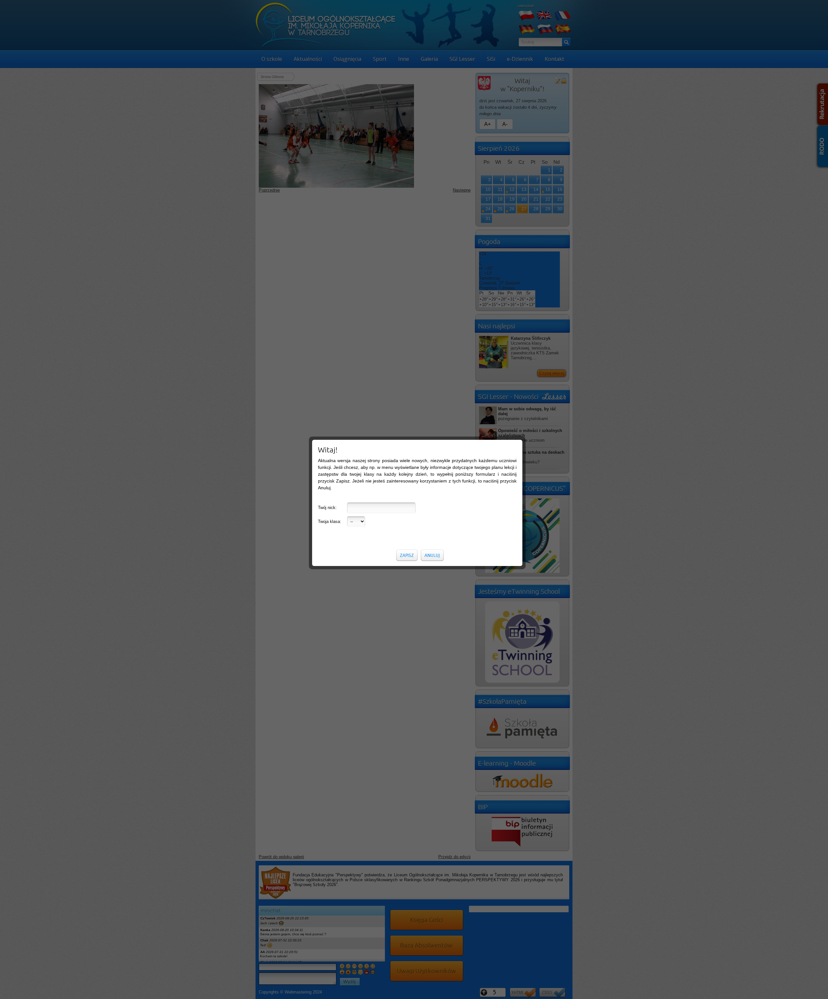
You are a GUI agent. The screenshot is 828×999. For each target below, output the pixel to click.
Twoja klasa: (329, 521)
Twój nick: (327, 507)
